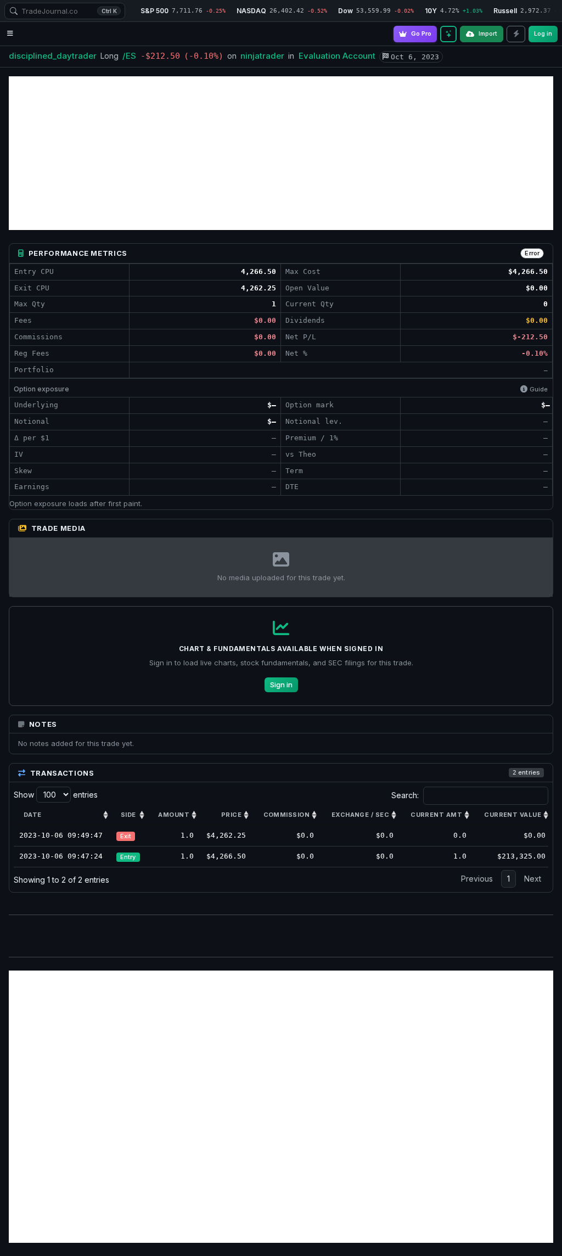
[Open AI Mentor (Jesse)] (448, 34)
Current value (512, 814)
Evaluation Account (337, 56)
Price (231, 814)
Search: (405, 795)
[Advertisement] (281, 153)
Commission (286, 814)
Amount (173, 814)
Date (33, 814)
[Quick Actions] (516, 34)
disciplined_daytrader (53, 56)
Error (532, 253)
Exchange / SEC (360, 814)
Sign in (281, 684)
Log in (543, 33)
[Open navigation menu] (10, 33)
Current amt (436, 814)
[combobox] (64, 11)
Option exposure (41, 389)
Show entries (56, 794)
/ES (129, 56)
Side (128, 814)
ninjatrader (262, 56)
